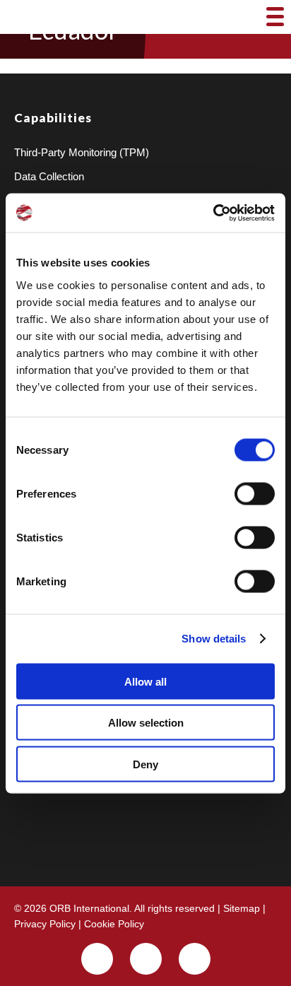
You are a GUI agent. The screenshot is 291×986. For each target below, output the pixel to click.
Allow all (145, 681)
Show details (214, 639)
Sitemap (241, 908)
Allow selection (146, 723)
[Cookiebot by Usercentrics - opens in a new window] (213, 213)
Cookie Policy (114, 923)
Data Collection (49, 176)
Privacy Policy (45, 923)
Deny (145, 764)
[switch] (254, 493)
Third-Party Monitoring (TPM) (81, 152)
